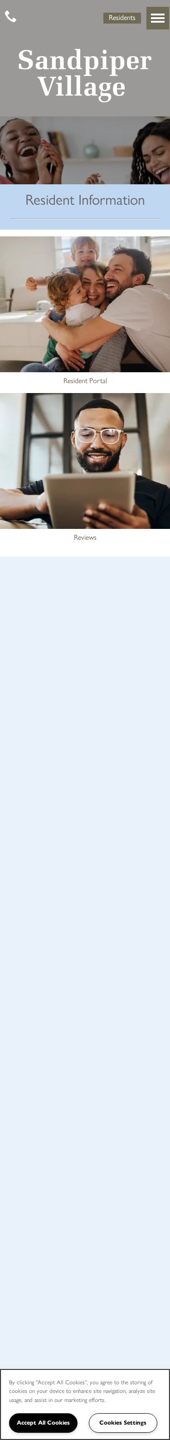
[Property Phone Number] (11, 17)
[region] (85, 1404)
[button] (122, 17)
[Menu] (157, 18)
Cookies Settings (122, 1422)
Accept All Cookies (43, 1422)
